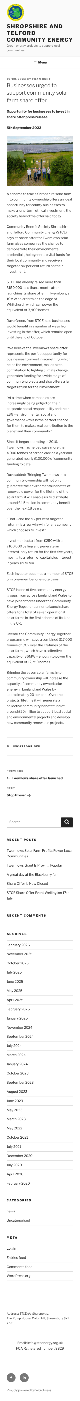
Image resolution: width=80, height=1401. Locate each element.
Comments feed (19, 1267)
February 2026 (18, 945)
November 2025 (19, 954)
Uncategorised (27, 746)
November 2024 (19, 1028)
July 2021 (14, 1147)
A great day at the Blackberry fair (32, 875)
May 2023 (14, 1110)
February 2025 (18, 1009)
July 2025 (14, 972)
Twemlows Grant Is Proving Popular (34, 865)
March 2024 (16, 1055)
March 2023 (16, 1119)
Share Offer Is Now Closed (27, 884)
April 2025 (15, 1000)
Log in (11, 1248)
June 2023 (15, 1101)
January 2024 (17, 1064)
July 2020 (14, 1165)
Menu (42, 62)
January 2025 (17, 1018)
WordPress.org (18, 1276)
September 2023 (20, 1083)
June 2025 (15, 982)
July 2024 (14, 1046)
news (11, 1211)
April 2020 (15, 1174)
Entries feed (16, 1258)
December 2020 (19, 1156)
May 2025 (14, 991)
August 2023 (17, 1092)
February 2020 (18, 1183)
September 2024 (20, 1037)
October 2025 (18, 963)
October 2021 (17, 1137)
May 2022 (14, 1128)
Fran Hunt (41, 79)
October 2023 (18, 1073)
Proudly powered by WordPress (29, 1390)
